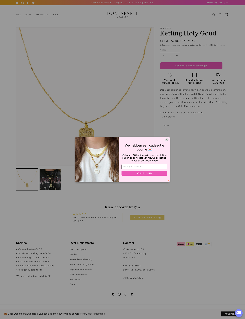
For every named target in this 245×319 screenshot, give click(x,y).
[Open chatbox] (239, 313)
